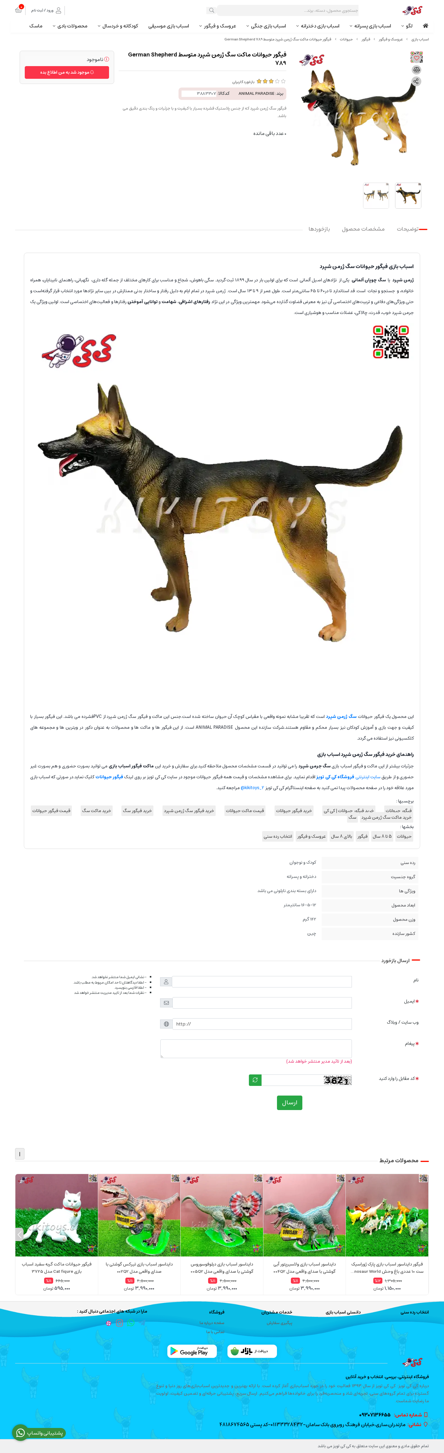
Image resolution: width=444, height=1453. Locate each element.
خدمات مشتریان (276, 1312)
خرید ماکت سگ (96, 811)
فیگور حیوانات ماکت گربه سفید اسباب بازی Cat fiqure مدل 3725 (57, 1268)
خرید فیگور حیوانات (294, 811)
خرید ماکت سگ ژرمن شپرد (387, 817)
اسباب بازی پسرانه (372, 26)
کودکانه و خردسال (120, 26)
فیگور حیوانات (399, 811)
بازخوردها (319, 229)
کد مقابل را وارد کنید (397, 1078)
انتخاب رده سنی (278, 836)
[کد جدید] (255, 1080)
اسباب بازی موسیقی (168, 26)
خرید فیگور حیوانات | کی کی (349, 811)
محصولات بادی (72, 26)
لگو (409, 26)
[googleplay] (192, 1351)
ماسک (36, 26)
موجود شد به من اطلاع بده (65, 72)
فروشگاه (216, 1312)
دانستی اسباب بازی (343, 1312)
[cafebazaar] (252, 1351)
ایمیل (409, 1001)
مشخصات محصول (363, 229)
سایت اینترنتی (348, 777)
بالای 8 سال (341, 836)
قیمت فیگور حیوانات (51, 811)
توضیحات (407, 229)
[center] (211, 10)
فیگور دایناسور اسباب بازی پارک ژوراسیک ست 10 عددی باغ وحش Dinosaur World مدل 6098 (387, 1268)
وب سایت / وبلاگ (403, 1022)
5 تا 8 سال (382, 836)
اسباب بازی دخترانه (320, 26)
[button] (424, 1234)
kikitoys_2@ (252, 788)
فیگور (366, 39)
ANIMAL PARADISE (256, 93)
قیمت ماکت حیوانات (245, 811)
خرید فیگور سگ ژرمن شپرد (189, 811)
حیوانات (346, 39)
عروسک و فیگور (220, 26)
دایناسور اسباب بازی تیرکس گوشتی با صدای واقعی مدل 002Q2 (139, 1268)
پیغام (410, 1043)
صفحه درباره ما (212, 1323)
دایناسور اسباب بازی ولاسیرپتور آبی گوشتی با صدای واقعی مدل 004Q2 (304, 1268)
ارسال (289, 1102)
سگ (352, 817)
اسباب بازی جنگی (268, 26)
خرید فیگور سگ (137, 811)
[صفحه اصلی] (420, 39)
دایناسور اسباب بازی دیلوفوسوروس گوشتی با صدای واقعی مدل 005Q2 (222, 1268)
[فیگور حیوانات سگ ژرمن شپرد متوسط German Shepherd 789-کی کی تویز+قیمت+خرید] (222, 1362)
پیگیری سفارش (279, 1323)
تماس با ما (215, 1332)
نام (416, 980)
